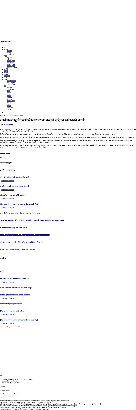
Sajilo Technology (43, 409)
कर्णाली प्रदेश (11, 66)
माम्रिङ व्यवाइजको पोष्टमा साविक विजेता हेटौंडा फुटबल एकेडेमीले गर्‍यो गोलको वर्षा (21, 242)
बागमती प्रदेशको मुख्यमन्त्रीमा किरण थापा (11, 304)
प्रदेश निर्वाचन (11, 82)
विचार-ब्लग (10, 99)
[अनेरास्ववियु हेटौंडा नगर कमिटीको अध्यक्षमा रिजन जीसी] (68, 174)
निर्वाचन (6, 79)
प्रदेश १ (9, 57)
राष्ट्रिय (9, 52)
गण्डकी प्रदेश (11, 62)
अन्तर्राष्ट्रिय (10, 54)
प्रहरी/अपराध (11, 101)
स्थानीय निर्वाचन (11, 81)
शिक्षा (8, 91)
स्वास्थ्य (9, 92)
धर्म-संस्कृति (10, 107)
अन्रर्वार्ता (6, 74)
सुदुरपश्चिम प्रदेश (12, 67)
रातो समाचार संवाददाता (6, 124)
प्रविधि (9, 96)
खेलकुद (6, 71)
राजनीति (6, 69)
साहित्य (9, 106)
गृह (4, 47)
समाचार (6, 49)
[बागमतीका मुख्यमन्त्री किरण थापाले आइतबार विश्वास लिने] (68, 182)
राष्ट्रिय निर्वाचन (11, 84)
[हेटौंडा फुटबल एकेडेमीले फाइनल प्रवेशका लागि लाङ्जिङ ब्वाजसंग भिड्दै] (68, 200)
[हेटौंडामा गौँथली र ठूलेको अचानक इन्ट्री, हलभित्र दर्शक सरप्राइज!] (68, 246)
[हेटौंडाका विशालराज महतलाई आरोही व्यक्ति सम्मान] (68, 191)
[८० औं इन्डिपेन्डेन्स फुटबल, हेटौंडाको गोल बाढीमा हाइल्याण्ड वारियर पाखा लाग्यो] (68, 209)
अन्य (5, 86)
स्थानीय (9, 51)
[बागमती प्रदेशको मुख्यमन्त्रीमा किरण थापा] (68, 300)
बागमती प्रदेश (11, 61)
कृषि (8, 94)
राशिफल (9, 87)
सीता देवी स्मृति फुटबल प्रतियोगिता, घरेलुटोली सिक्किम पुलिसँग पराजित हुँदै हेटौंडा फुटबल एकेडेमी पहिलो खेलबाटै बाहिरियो (32, 220)
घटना (8, 104)
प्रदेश (5, 56)
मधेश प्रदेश (10, 59)
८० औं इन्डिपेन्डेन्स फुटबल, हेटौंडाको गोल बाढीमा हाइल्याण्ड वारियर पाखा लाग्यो (20, 213)
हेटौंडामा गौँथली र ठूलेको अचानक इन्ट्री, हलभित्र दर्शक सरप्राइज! (17, 249)
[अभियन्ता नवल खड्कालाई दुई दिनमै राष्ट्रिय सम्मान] (68, 224)
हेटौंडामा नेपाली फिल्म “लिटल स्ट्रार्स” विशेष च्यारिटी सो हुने (16, 287)
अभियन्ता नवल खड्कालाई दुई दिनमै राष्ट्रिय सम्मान (13, 227)
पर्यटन (9, 109)
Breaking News (4, 115)
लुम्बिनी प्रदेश (11, 64)
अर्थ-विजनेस (7, 76)
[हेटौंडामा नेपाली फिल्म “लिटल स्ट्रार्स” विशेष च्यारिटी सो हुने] (68, 284)
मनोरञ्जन (9, 97)
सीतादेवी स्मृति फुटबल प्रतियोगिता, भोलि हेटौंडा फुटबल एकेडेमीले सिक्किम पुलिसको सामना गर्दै (24, 235)
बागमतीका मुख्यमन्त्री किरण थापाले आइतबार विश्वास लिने (15, 186)
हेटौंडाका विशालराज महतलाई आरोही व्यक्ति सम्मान (13, 195)
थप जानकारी (3, 157)
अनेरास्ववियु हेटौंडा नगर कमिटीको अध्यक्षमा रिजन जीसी (14, 177)
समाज (9, 102)
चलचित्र (6, 72)
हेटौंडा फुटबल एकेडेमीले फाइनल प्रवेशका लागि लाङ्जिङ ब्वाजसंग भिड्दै (19, 204)
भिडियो (5, 77)
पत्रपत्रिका (10, 89)
